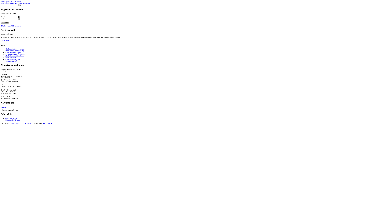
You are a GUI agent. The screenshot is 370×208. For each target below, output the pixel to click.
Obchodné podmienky (11, 118)
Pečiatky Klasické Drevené (13, 52)
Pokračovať (5, 41)
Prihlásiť (5, 22)
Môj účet (27, 3)
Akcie (4, 3)
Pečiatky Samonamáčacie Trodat (14, 56)
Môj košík (11, 3)
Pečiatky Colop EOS (11, 57)
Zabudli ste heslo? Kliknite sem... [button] (11, 26)
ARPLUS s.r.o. (47, 123)
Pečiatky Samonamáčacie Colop (14, 51)
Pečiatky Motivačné (11, 61)
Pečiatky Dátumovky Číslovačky (15, 54)
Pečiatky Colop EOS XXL (13, 59)
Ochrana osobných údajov (13, 120)
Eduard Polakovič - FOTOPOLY (22, 123)
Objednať (19, 3)
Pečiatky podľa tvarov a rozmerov (15, 49)
